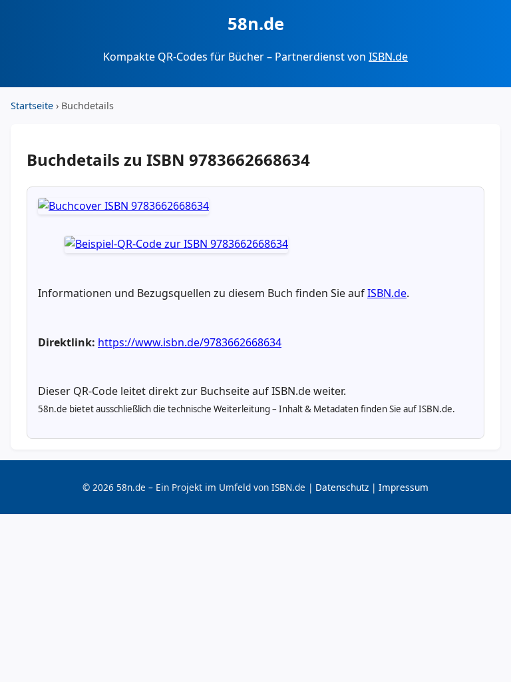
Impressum (403, 487)
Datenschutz (342, 487)
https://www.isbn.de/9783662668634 (189, 342)
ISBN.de (388, 56)
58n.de (256, 23)
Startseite (32, 105)
